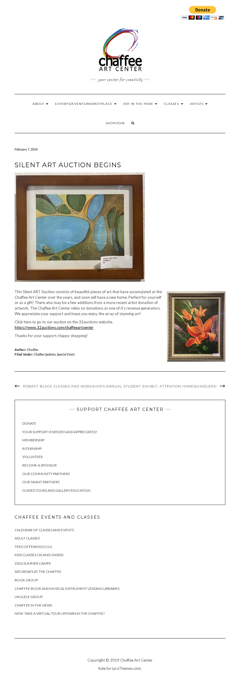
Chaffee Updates (45, 354)
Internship (32, 448)
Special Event (66, 354)
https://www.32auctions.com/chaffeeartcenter (54, 327)
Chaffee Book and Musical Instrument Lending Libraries (67, 588)
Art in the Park (138, 104)
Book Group (26, 580)
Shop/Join (115, 123)
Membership (33, 440)
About (38, 104)
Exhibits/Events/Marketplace (84, 104)
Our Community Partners (46, 474)
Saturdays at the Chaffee (38, 571)
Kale (102, 668)
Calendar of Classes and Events (44, 530)
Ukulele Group (29, 597)
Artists (197, 104)
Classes (172, 104)
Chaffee (32, 349)
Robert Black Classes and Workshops (64, 386)
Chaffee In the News (33, 605)
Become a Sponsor (39, 465)
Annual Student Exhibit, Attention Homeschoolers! (161, 386)
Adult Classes (27, 538)
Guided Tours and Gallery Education (56, 490)
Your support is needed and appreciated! (59, 432)
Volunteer (32, 457)
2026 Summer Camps (33, 563)
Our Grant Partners (40, 482)
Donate (29, 423)
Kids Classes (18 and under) (39, 555)
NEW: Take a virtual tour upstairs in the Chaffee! (60, 613)
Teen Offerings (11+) (33, 546)
